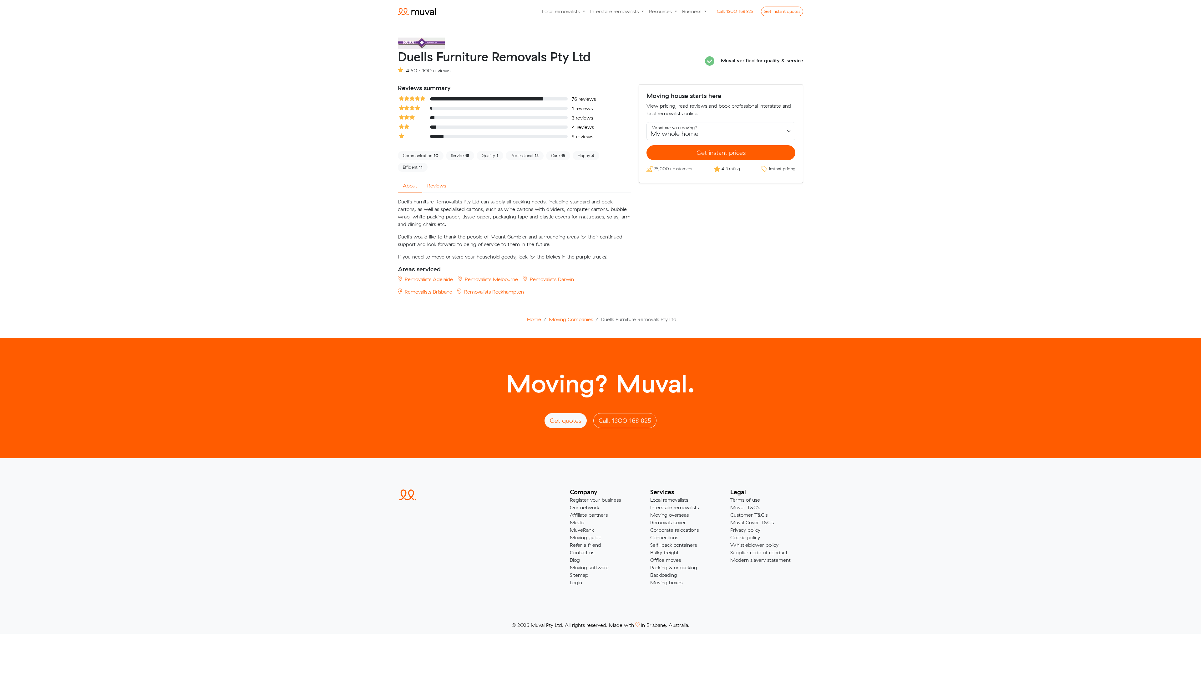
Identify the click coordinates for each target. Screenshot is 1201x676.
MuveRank (582, 530)
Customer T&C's (749, 515)
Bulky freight (664, 552)
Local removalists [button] (561, 11)
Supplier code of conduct (759, 552)
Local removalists (669, 500)
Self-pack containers (673, 545)
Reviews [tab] (436, 185)
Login (576, 582)
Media (577, 522)
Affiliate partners (589, 515)
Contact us (582, 552)
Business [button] (692, 11)
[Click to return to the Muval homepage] (417, 11)
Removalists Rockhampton (493, 292)
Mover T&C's (745, 507)
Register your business (595, 500)
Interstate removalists (674, 507)
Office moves (665, 560)
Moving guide (585, 537)
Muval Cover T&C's (752, 522)
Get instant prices (721, 152)
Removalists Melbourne (490, 279)
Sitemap (579, 575)
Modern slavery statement (760, 560)
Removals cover (668, 522)
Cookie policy (745, 537)
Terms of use (745, 500)
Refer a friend (585, 545)
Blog (575, 560)
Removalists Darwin (551, 279)
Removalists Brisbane (427, 292)
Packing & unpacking (673, 567)
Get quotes (782, 11)
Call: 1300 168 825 (625, 420)
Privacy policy (745, 530)
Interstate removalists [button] (615, 11)
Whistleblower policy (754, 545)
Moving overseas (669, 515)
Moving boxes (666, 582)
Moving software (589, 567)
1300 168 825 (735, 11)
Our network (584, 507)
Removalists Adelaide (428, 279)
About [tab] (410, 185)
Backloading (663, 575)
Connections (664, 537)
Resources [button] (661, 11)
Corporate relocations (674, 530)
